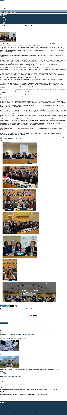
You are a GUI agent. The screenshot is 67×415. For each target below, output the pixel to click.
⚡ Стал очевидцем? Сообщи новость (9, 12)
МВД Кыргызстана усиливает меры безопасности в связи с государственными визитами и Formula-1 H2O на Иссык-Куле (23, 394)
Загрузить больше (3, 400)
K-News (1, 354)
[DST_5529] (10, 280)
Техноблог (4, 8)
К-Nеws (4, 27)
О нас (4, 10)
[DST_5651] (29, 301)
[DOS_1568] (19, 210)
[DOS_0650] (20, 164)
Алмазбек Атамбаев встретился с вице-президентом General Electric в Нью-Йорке (20, 308)
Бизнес (4, 6)
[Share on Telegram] (6, 306)
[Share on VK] (4, 306)
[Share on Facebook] (1, 306)
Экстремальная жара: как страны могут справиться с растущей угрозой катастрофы (16, 399)
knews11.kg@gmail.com (15, 407)
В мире (4, 7)
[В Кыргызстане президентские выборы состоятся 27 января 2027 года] (9, 350)
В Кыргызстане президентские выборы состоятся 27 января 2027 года (15, 352)
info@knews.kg (8, 407)
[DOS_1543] (20, 187)
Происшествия (5, 5)
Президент (4, 30)
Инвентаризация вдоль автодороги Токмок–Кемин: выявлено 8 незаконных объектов (17, 334)
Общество (4, 4)
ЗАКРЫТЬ (2, 0)
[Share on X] (11, 306)
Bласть (4, 3)
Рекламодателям (6, 11)
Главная (4, 2)
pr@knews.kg (17, 409)
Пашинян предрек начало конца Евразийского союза (10, 376)
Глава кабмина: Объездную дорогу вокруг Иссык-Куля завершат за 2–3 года (15, 338)
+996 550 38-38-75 (12, 409)
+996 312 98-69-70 (3, 407)
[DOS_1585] (21, 234)
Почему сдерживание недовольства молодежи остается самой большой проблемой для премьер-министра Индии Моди (23, 326)
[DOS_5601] (20, 257)
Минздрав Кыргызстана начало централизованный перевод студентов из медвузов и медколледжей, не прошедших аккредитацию (25, 330)
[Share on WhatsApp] (8, 306)
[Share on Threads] (13, 306)
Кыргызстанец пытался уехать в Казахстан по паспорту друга (16, 309)
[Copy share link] (16, 306)
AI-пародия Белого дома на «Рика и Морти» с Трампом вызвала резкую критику (15, 381)
